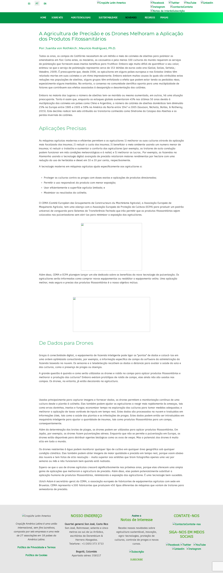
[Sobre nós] (65, 18)
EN (45, 3)
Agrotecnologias (81, 17)
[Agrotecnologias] (93, 18)
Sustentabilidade (108, 17)
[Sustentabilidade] (120, 18)
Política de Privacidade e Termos (36, 547)
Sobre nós (57, 17)
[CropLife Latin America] (111, 2)
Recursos (150, 17)
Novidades (131, 17)
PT (37, 3)
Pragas (164, 17)
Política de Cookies (36, 555)
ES (29, 3)
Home (43, 17)
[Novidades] (139, 18)
